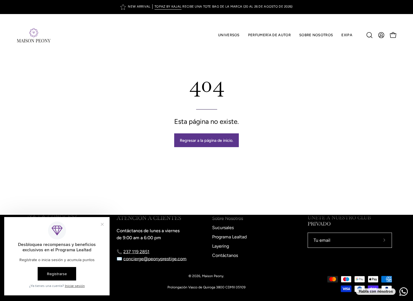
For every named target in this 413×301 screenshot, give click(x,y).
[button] (269, 35)
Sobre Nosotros (227, 218)
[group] (206, 7)
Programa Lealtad (229, 237)
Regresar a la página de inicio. (206, 140)
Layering (220, 246)
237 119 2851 (136, 251)
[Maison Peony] (34, 35)
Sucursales (223, 227)
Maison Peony (212, 276)
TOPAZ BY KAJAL (168, 6)
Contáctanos (225, 255)
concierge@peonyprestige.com (155, 258)
